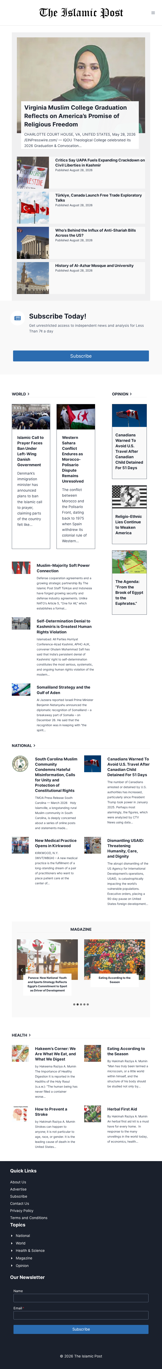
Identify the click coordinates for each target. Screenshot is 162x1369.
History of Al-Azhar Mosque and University (94, 265)
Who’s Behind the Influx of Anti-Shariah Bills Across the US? (95, 233)
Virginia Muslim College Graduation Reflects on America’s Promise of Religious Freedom (75, 116)
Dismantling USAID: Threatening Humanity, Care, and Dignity (125, 848)
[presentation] (81, 85)
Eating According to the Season (115, 980)
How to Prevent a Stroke (51, 1112)
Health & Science (30, 1250)
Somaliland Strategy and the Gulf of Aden (63, 690)
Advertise (18, 1189)
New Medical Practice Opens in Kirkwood (56, 843)
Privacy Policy (21, 1211)
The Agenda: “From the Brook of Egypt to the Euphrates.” (129, 592)
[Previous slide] (22, 970)
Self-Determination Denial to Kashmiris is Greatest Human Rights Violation (64, 626)
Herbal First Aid (122, 1109)
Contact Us (19, 1203)
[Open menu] (153, 12)
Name (18, 1291)
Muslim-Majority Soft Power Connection (63, 568)
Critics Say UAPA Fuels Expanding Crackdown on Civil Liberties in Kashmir (100, 162)
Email (19, 1308)
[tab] (74, 1004)
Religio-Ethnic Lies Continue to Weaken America (128, 524)
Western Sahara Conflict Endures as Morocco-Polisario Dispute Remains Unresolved (73, 459)
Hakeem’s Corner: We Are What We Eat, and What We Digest (55, 1053)
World (21, 1243)
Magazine (24, 1258)
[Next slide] (140, 970)
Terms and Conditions (28, 1218)
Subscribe (18, 1196)
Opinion (22, 1266)
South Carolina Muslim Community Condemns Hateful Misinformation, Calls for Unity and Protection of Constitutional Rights (56, 775)
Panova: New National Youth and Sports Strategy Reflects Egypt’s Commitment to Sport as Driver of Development (47, 984)
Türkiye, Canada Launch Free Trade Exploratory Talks (98, 197)
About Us (18, 1182)
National (23, 1236)
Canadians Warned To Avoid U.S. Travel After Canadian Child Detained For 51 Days (129, 451)
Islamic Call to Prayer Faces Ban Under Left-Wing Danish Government (30, 451)
